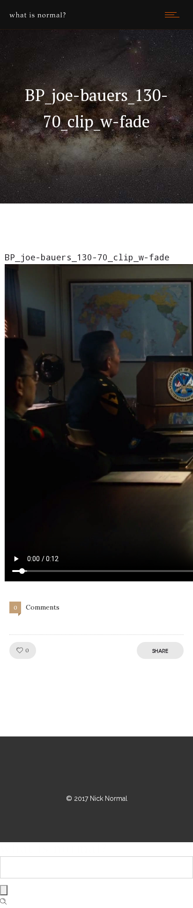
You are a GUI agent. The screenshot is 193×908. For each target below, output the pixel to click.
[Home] (37, 15)
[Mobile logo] (53, 850)
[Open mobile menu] (174, 14)
